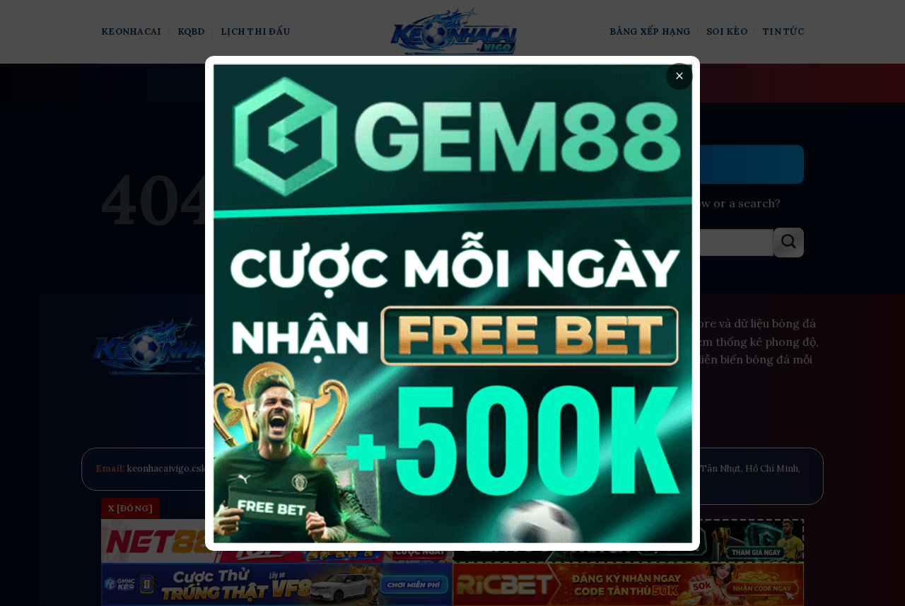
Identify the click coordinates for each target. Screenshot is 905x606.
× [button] (679, 76)
